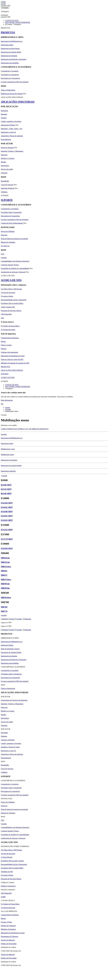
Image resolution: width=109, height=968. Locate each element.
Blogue (3, 341)
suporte (7, 407)
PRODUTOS (8, 32)
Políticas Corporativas (8, 886)
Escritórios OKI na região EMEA (12, 303)
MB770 (4, 611)
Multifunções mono (7, 454)
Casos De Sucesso (7, 185)
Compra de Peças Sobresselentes (12, 223)
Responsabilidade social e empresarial (13, 300)
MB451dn (5, 562)
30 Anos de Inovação (8, 292)
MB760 (4, 607)
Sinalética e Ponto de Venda (10, 747)
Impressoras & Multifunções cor (11, 41)
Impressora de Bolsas (8, 125)
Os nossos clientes (7, 296)
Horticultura (5, 166)
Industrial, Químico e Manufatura (12, 151)
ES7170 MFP (7, 539)
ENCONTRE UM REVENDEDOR (17, 22)
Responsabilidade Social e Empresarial (14, 864)
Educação (4, 155)
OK (2, 404)
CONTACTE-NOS (11, 20)
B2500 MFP (6, 485)
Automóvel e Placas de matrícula (12, 136)
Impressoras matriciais (8, 471)
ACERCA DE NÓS (11, 280)
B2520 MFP (6, 489)
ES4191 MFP (7, 516)
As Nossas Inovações (8, 329)
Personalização (6, 139)
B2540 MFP (6, 493)
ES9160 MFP (7, 548)
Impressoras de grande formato (11, 465)
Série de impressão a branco (10, 649)
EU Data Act (5, 246)
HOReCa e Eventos (7, 158)
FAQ (2, 254)
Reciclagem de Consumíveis (10, 78)
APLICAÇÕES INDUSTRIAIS (17, 101)
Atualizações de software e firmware (13, 272)
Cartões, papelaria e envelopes (11, 121)
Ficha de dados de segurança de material (14, 239)
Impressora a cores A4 (8, 132)
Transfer (3, 118)
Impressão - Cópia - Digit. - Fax (11, 129)
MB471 (4, 575)
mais (2, 318)
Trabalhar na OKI (7, 872)
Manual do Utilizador (8, 242)
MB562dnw (6, 597)
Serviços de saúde (7, 169)
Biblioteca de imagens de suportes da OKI (15, 363)
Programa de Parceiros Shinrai (11, 311)
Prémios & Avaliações (8, 926)
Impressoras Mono (7, 45)
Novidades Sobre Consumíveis (11, 212)
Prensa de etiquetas (7, 147)
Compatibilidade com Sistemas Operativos (15, 261)
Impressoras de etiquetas (9, 56)
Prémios (3, 349)
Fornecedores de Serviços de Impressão (14, 700)
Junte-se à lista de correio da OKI (12, 359)
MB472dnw (6, 579)
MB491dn (5, 584)
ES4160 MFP (7, 503)
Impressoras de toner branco (10, 48)
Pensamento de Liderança (9, 936)
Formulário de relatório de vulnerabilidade (15, 268)
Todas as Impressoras (8, 90)
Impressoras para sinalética (10, 63)
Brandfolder (5, 181)
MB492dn (5, 588)
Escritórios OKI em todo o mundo (12, 861)
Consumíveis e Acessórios (9, 71)
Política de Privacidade (8, 944)
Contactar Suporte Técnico (10, 265)
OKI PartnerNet (6, 314)
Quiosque (4, 173)
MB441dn (5, 558)
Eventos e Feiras (6, 922)
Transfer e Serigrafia (7, 740)
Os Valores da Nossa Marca (10, 326)
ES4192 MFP (7, 520)
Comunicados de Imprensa (10, 338)
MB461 (4, 571)
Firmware (4, 235)
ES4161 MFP (7, 507)
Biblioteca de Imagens (8, 929)
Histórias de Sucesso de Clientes (12, 94)
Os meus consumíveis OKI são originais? (15, 82)
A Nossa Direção (6, 857)
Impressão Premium (7, 188)
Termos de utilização (8, 940)
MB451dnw (6, 566)
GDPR (3, 897)
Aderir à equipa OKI (8, 307)
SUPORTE (7, 200)
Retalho (3, 162)
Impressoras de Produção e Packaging (13, 59)
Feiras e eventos (6, 345)
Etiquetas (4, 114)
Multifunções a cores (8, 449)
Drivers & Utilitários (8, 231)
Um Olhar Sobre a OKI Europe (11, 289)
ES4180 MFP (7, 511)
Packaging (4, 111)
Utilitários (4, 192)
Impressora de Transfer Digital (11, 652)
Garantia (4, 258)
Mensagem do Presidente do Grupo (13, 356)
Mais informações (7, 400)
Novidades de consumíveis (10, 75)
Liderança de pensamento (9, 352)
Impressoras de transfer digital (11, 52)
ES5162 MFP (7, 530)
